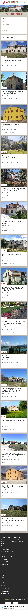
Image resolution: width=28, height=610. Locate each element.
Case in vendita (6, 21)
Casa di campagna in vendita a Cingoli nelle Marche (12, 92)
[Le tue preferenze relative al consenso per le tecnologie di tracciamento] (2, 607)
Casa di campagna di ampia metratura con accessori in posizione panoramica (11, 390)
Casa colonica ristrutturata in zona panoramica (13, 486)
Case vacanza (4, 580)
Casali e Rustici (5, 31)
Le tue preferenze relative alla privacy (14, 606)
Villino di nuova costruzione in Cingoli (12, 255)
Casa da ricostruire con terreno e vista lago (13, 356)
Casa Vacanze (5, 27)
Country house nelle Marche (11, 125)
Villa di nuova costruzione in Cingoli (11, 222)
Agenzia (3, 582)
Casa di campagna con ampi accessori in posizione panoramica (13, 454)
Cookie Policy (15, 602)
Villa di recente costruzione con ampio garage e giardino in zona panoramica (13, 288)
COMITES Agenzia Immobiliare (7, 599)
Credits (21, 602)
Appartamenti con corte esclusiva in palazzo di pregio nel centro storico (13, 323)
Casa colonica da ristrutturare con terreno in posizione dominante (13, 519)
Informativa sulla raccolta (8, 608)
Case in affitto (5, 24)
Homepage (4, 573)
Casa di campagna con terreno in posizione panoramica (13, 421)
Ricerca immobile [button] (8, 37)
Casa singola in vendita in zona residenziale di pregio (12, 156)
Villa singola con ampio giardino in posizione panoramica (14, 189)
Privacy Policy (7, 602)
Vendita (3, 575)
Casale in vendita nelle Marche (12, 60)
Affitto (3, 577)
